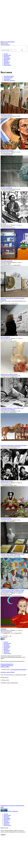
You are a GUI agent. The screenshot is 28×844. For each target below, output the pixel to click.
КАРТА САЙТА (5, 666)
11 (7, 636)
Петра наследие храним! (7, 150)
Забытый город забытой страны (9, 374)
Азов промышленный (6, 261)
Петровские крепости (6, 114)
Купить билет (7, 65)
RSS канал (4, 808)
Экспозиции (7, 58)
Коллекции (7, 59)
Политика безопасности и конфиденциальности (7, 664)
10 (6, 636)
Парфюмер (3, 629)
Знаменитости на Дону (7, 481)
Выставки (6, 56)
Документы (7, 62)
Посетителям (7, 55)
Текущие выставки (9, 76)
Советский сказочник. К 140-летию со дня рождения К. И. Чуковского (12, 408)
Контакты (6, 63)
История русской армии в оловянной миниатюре (14, 445)
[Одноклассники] (4, 639)
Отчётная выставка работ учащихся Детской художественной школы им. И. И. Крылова (12, 591)
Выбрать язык (4, 827)
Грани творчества (5, 337)
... (9, 636)
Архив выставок (8, 77)
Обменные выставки (9, 80)
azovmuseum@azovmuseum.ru (18, 669)
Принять (3, 834)
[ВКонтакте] (1, 639)
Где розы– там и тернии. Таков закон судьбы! (13, 554)
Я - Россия (3, 223)
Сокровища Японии (6, 518)
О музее (6, 53)
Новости (6, 60)
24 (10, 636)
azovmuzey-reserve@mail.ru (8, 672)
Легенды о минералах (6, 187)
